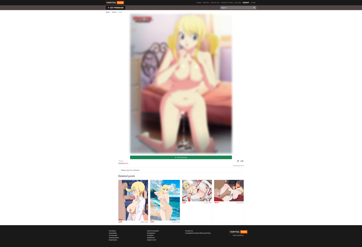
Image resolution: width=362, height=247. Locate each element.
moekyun (150, 235)
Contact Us (189, 231)
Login (252, 3)
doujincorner (151, 240)
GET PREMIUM (116, 7)
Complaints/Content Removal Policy (198, 233)
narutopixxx (113, 235)
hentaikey (112, 231)
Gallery (237, 3)
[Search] (254, 8)
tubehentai (151, 238)
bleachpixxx (113, 240)
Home (198, 3)
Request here (227, 3)
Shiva (216, 203)
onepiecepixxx (114, 238)
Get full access (181, 157)
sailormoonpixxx (153, 231)
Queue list (215, 3)
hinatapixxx (151, 233)
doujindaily (113, 233)
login (128, 170)
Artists (206, 3)
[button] (137, 87)
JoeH (120, 222)
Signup (246, 3)
